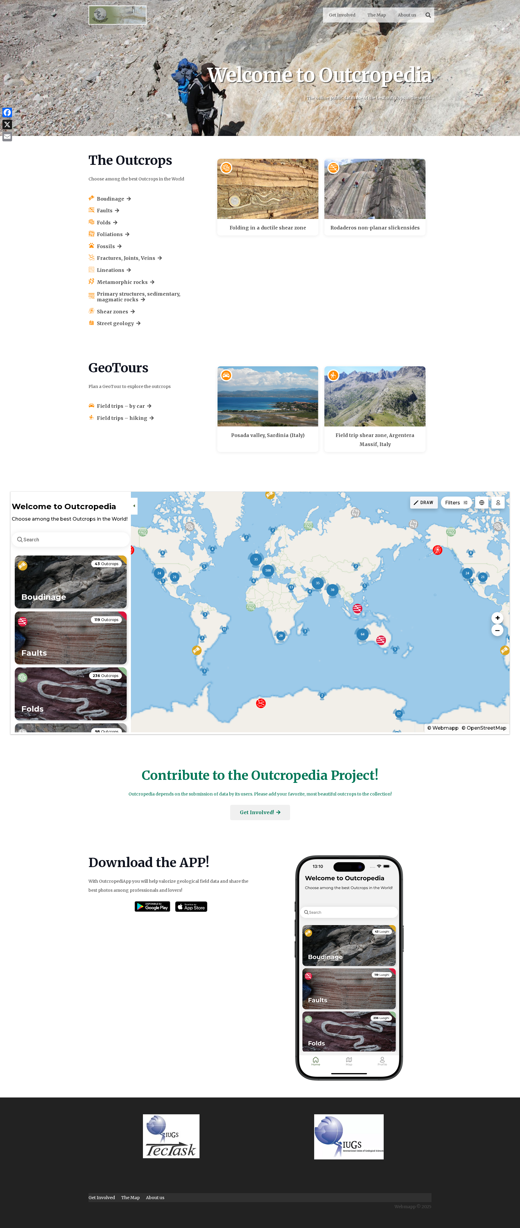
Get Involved (101, 1197)
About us (155, 1197)
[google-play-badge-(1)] (152, 906)
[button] (428, 15)
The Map (130, 1197)
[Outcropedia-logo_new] (117, 15)
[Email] (7, 137)
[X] (7, 124)
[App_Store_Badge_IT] (191, 906)
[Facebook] (7, 112)
